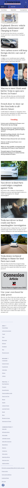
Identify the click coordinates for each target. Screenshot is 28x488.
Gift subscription (6, 432)
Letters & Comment (6, 331)
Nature (3, 373)
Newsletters (5, 444)
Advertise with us (6, 457)
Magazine (4, 358)
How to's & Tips (5, 396)
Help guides (4, 435)
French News (4, 10)
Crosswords (4, 360)
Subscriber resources (6, 441)
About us (4, 448)
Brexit (3, 412)
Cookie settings (5, 478)
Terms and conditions (6, 474)
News (3, 325)
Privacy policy (5, 471)
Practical (4, 381)
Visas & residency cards (7, 393)
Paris (3, 337)
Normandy (4, 340)
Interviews (4, 370)
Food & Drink (5, 367)
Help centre (4, 454)
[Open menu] (4, 6)
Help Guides (13, 10)
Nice (3, 349)
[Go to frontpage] (13, 3)
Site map (4, 481)
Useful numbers (5, 463)
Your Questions (23, 10)
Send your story (5, 460)
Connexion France (7, 427)
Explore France (5, 363)
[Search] (25, 2)
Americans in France (6, 421)
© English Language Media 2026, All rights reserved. (13, 468)
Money (3, 399)
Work (3, 415)
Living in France (5, 406)
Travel (3, 334)
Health (3, 402)
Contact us (4, 451)
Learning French (5, 409)
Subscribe (13, 6)
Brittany (4, 343)
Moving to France (6, 418)
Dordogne (4, 346)
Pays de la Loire (5, 353)
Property (4, 387)
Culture (3, 376)
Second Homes (5, 390)
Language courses (6, 438)
